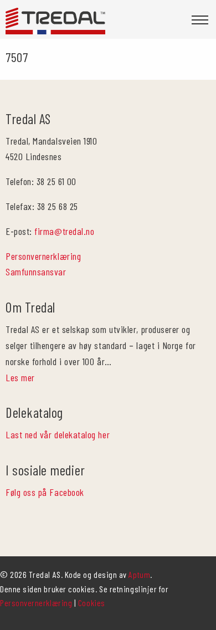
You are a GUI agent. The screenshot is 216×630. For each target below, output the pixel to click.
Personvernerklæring (43, 256)
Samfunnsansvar (36, 271)
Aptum (139, 574)
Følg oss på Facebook (45, 492)
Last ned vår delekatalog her (58, 434)
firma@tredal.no (64, 231)
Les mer (20, 377)
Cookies (91, 602)
